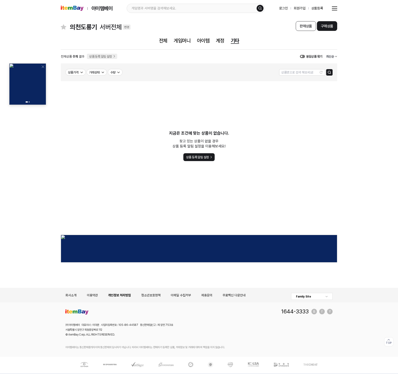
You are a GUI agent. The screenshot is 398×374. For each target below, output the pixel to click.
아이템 (203, 41)
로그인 (283, 8)
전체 (163, 41)
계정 (220, 41)
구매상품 (327, 26)
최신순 (330, 56)
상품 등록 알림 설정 (100, 56)
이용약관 (92, 295)
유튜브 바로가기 (330, 311)
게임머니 (182, 41)
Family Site (303, 296)
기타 (235, 41)
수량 (113, 72)
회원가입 (299, 8)
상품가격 (73, 72)
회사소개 (70, 295)
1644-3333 (295, 311)
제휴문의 (206, 295)
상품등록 (317, 8)
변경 (126, 27)
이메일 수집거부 (181, 295)
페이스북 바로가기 (322, 311)
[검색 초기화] (321, 72)
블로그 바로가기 (314, 311)
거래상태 (94, 72)
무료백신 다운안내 (234, 295)
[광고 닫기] (43, 66)
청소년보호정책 (151, 295)
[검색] (260, 8)
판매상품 (306, 26)
